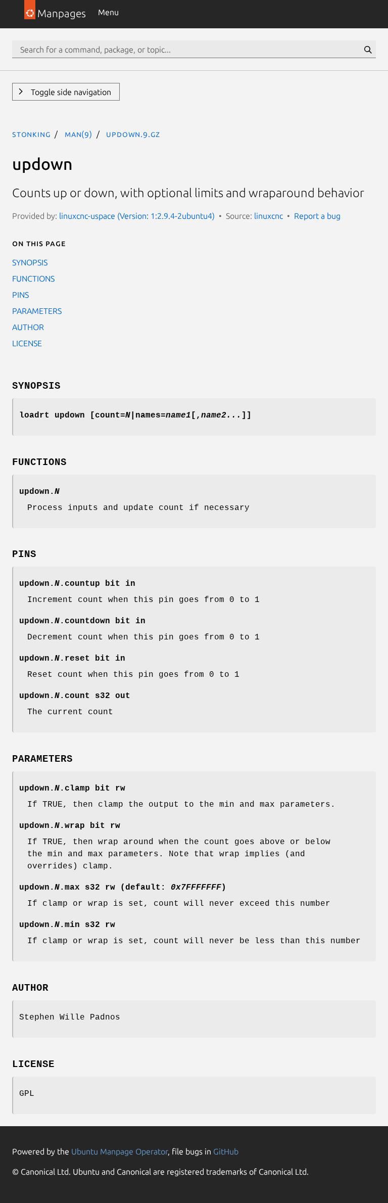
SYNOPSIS (29, 262)
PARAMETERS (37, 310)
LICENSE (27, 343)
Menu (108, 12)
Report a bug (317, 215)
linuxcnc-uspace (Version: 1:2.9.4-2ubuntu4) (137, 215)
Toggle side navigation (70, 92)
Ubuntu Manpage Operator (119, 1151)
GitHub (225, 1151)
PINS (20, 294)
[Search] (368, 49)
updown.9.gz (133, 133)
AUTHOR (28, 327)
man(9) (78, 133)
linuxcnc (268, 215)
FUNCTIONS (33, 278)
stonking (31, 133)
